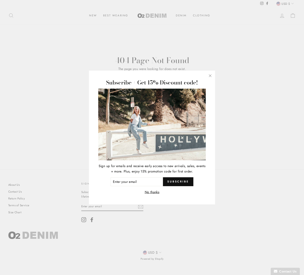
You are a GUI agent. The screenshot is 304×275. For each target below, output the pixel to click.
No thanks (152, 192)
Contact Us (287, 271)
